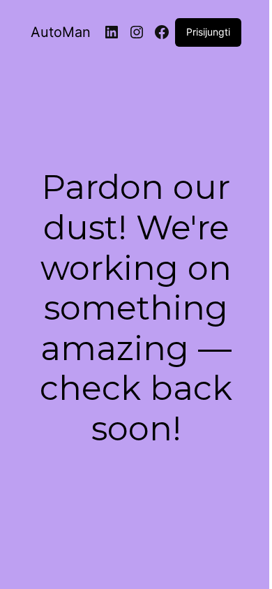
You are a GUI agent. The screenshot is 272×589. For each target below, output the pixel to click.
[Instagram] (136, 32)
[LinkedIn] (111, 32)
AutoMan (61, 32)
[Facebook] (161, 32)
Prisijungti (208, 32)
